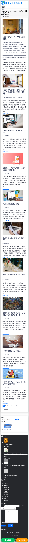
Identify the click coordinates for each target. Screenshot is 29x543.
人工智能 (19, 55)
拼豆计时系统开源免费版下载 (10, 475)
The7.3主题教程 (22, 48)
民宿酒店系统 (7, 427)
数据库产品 (11, 44)
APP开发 (6, 485)
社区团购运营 (19, 57)
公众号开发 (6, 489)
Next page (6, 409)
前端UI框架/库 (15, 52)
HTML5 (11, 42)
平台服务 (6, 483)
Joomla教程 (5, 52)
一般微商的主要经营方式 (12, 351)
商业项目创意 (19, 97)
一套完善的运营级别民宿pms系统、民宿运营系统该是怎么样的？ (14, 92)
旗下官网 (6, 494)
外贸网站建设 (22, 46)
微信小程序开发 (8, 57)
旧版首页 (6, 500)
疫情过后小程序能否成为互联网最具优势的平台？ (14, 169)
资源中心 (6, 498)
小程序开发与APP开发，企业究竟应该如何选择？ (14, 383)
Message (3, 522)
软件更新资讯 (10, 55)
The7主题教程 (15, 48)
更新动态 (24, 52)
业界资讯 (19, 42)
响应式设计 (7, 44)
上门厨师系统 (7, 429)
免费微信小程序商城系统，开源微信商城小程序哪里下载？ (14, 314)
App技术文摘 (11, 46)
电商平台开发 (16, 50)
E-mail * (21, 505)
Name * (2, 505)
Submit (3, 525)
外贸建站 (6, 492)
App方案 (8, 42)
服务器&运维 (10, 52)
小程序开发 (6, 487)
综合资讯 (22, 42)
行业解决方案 (5, 55)
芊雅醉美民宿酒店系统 (11, 204)
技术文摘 (20, 52)
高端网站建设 (10, 48)
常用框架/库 (11, 50)
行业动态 (15, 55)
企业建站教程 (16, 46)
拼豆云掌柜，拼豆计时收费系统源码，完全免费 (14, 465)
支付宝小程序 (13, 57)
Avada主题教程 (6, 50)
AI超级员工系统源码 (8, 444)
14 (16, 406)
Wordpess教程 (5, 46)
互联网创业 (16, 44)
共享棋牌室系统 (8, 425)
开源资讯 (6, 496)
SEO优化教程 (21, 44)
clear (7, 525)
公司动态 (4, 42)
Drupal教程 (21, 50)
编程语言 (15, 42)
